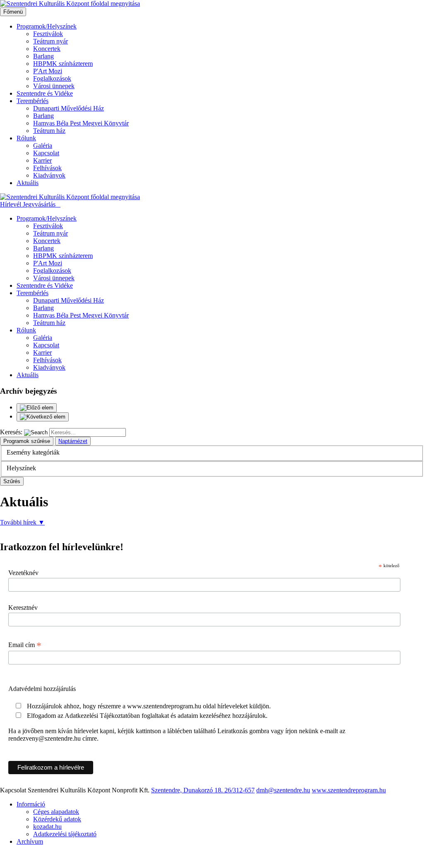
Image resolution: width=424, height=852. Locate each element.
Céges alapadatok (56, 811)
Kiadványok (49, 175)
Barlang (43, 56)
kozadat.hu (47, 826)
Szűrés (11, 481)
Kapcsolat (46, 152)
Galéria (42, 145)
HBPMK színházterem (63, 63)
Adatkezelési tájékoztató (64, 834)
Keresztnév (23, 607)
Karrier (42, 160)
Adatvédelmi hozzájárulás (42, 688)
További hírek (22, 522)
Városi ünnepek (54, 85)
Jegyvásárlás (40, 204)
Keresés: (11, 432)
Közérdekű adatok (57, 819)
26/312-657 (239, 790)
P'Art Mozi (47, 71)
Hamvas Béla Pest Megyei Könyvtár (81, 123)
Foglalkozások (52, 78)
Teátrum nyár (50, 41)
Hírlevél (11, 204)
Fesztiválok (48, 33)
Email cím (24, 645)
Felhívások (47, 167)
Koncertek (46, 48)
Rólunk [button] (26, 138)
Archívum (30, 841)
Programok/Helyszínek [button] (47, 26)
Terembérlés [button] (32, 100)
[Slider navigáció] (212, 412)
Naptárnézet (72, 441)
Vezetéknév (23, 572)
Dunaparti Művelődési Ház (68, 108)
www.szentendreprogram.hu (349, 790)
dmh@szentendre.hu (283, 790)
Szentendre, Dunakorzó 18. (187, 790)
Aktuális (28, 182)
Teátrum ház (49, 130)
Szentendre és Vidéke (45, 93)
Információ (31, 804)
